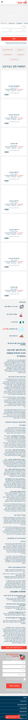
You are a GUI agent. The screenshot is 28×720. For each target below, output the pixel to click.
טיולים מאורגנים (22, 704)
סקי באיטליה (14, 59)
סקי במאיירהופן (7, 54)
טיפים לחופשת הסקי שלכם (14, 647)
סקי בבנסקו (20, 49)
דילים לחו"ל (23, 701)
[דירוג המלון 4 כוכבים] (20, 89)
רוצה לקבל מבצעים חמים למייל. (16, 680)
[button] (2, 26)
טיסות (25, 697)
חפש (14, 39)
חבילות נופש (23, 711)
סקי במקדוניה (20, 54)
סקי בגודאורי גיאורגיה (8, 49)
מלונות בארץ (23, 708)
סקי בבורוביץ (4, 23)
